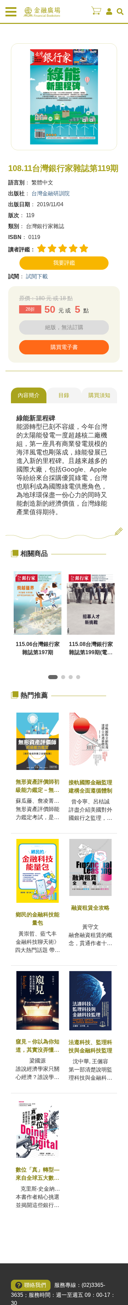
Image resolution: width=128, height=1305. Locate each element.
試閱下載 (37, 276)
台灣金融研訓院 (50, 193)
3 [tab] (72, 678)
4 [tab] (79, 678)
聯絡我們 (35, 1285)
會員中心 (109, 12)
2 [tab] (64, 678)
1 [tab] (51, 678)
